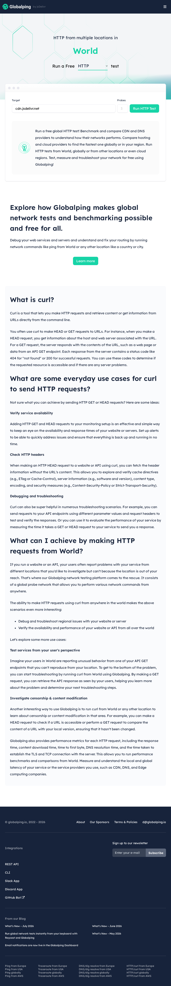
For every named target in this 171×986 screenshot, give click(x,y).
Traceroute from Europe (52, 965)
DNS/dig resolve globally (94, 972)
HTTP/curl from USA (139, 969)
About (80, 822)
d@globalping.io (154, 822)
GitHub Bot (13, 897)
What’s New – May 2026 (106, 933)
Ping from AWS (14, 975)
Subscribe (155, 853)
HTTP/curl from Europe (140, 965)
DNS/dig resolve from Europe (96, 965)
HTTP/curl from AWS (139, 975)
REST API (12, 864)
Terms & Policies (125, 822)
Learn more (85, 261)
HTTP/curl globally (138, 972)
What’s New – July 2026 (19, 926)
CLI (7, 872)
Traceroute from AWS (51, 975)
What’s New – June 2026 (107, 926)
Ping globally (13, 972)
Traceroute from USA (50, 969)
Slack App (12, 881)
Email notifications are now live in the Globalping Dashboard (41, 945)
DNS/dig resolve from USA (95, 969)
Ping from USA (14, 969)
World (85, 50)
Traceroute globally (50, 972)
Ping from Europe (15, 965)
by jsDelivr (39, 6)
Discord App (14, 889)
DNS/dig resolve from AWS (95, 975)
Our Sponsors (99, 822)
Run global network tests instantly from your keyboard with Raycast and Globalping (41, 935)
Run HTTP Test (144, 108)
